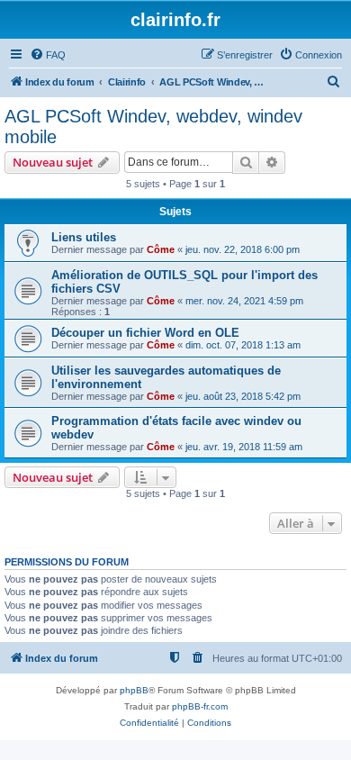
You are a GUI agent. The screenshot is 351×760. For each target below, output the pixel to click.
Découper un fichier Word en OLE (145, 332)
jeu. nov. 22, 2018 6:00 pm (242, 249)
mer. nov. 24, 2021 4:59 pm (244, 300)
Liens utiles (83, 237)
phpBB (134, 690)
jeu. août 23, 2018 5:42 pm (243, 396)
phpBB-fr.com (200, 706)
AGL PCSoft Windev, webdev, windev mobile (153, 126)
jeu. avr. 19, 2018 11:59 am (243, 446)
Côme (161, 249)
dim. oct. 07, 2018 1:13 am (243, 344)
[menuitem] (48, 55)
